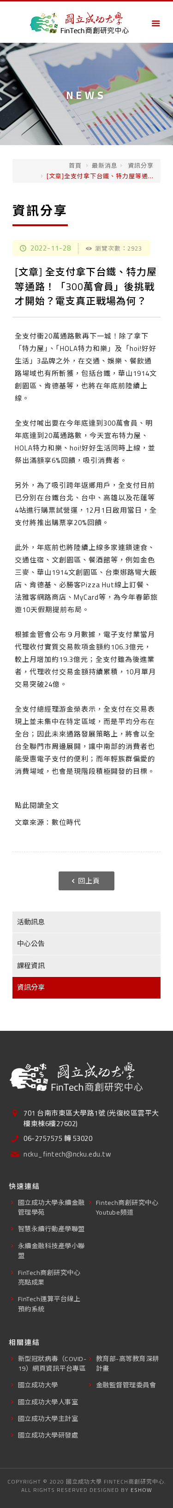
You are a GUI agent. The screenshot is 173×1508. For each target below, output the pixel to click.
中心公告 (31, 943)
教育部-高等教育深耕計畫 (127, 1363)
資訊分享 (140, 165)
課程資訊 (31, 965)
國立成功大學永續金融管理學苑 (51, 1207)
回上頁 (89, 881)
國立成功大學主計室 (48, 1418)
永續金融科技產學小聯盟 (51, 1250)
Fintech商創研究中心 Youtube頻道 (127, 1207)
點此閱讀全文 (37, 805)
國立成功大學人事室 (48, 1402)
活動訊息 (31, 922)
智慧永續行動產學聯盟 (51, 1228)
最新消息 (105, 165)
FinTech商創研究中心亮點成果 (49, 1277)
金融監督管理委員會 (126, 1385)
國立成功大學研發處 (48, 1435)
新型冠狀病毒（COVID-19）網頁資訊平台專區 (52, 1363)
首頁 (75, 165)
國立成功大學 (38, 1385)
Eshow (141, 1490)
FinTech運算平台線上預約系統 (49, 1303)
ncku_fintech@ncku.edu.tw (67, 1154)
